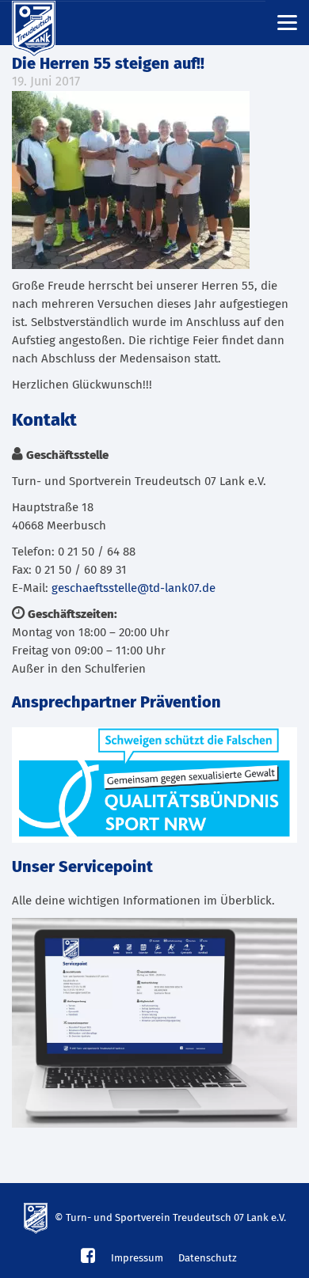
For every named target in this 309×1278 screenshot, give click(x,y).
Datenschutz (207, 1258)
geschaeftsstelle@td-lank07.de (134, 588)
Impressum (137, 1258)
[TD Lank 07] (43, 23)
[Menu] (287, 22)
